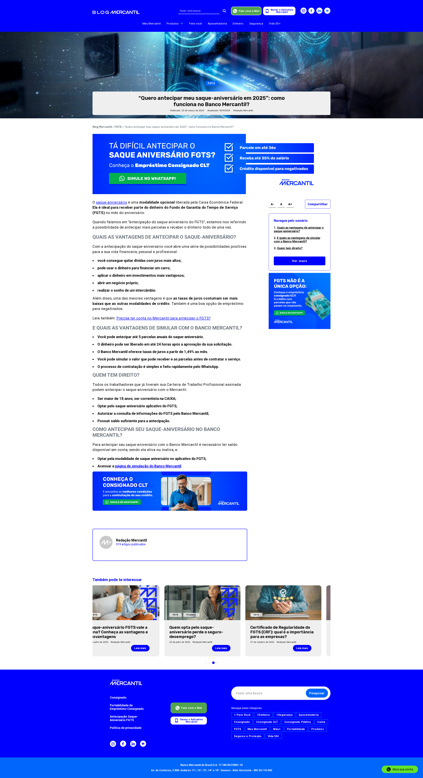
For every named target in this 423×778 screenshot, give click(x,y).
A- (272, 204)
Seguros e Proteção (248, 736)
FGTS (118, 126)
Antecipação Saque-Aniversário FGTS (124, 718)
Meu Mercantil (151, 23)
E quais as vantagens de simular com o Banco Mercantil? (297, 239)
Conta (321, 722)
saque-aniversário (111, 202)
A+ (290, 204)
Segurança (256, 23)
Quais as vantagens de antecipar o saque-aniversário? (299, 229)
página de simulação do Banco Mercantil (148, 466)
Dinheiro (238, 23)
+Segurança (284, 714)
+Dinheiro (263, 714)
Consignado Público (297, 722)
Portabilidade (296, 729)
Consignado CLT (267, 722)
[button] (206, 662)
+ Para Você (242, 714)
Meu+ (277, 729)
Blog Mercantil (102, 126)
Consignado (118, 697)
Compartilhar (318, 204)
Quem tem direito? (290, 248)
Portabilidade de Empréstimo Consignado (127, 707)
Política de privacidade (125, 728)
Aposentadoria (217, 23)
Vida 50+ (275, 23)
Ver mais (299, 261)
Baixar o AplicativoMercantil (282, 10)
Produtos (173, 23)
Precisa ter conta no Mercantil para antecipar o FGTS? (163, 318)
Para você (195, 23)
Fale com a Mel (249, 11)
